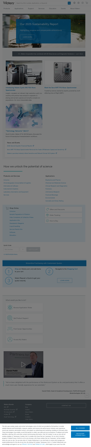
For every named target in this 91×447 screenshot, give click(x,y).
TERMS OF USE (40, 444)
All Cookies (80, 428)
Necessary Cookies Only (80, 434)
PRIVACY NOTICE (27, 444)
